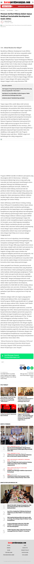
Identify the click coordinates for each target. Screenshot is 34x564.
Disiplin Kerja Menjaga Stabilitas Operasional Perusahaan (19, 471)
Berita (8, 446)
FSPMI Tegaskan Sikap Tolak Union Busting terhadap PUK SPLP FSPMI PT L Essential (19, 530)
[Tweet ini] (24, 368)
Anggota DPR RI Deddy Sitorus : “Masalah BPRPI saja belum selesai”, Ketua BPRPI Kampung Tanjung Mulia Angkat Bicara (25, 417)
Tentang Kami (8, 552)
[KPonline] (17, 2)
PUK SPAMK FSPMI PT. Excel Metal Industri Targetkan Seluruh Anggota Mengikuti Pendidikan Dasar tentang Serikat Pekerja (8, 375)
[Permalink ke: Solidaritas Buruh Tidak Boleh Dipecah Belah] (8, 408)
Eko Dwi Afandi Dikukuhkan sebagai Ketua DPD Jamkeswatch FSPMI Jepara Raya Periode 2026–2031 (19, 449)
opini (2, 362)
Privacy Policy (25, 550)
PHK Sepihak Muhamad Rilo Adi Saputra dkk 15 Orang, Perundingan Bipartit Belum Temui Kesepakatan (19, 519)
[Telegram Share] (28, 368)
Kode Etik (25, 547)
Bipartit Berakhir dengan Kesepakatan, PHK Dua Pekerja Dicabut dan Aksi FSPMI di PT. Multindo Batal (19, 506)
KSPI (25, 545)
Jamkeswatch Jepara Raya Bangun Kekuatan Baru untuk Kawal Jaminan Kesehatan (19, 455)
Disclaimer (25, 555)
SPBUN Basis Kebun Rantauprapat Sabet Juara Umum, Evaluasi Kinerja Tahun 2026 (18, 476)
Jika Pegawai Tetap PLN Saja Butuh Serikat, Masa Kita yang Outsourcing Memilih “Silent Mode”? (8, 399)
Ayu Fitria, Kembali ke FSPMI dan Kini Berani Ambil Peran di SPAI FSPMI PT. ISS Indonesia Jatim (19, 513)
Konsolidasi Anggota (16, 467)
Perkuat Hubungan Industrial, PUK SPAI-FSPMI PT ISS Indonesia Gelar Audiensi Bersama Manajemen (18, 525)
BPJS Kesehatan (14, 459)
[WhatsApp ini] (31, 368)
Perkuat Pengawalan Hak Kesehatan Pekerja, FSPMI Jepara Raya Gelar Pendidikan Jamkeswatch (19, 464)
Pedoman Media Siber (8, 555)
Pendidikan (27, 459)
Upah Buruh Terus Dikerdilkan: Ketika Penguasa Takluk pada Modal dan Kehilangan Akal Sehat (25, 399)
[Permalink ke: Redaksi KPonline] (2, 22)
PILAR (18, 446)
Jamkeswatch (14, 446)
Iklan (8, 550)
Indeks (8, 547)
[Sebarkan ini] (21, 368)
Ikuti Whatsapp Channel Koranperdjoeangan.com (12, 356)
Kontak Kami (25, 552)
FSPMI (8, 545)
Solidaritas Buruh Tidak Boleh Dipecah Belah (13, 98)
